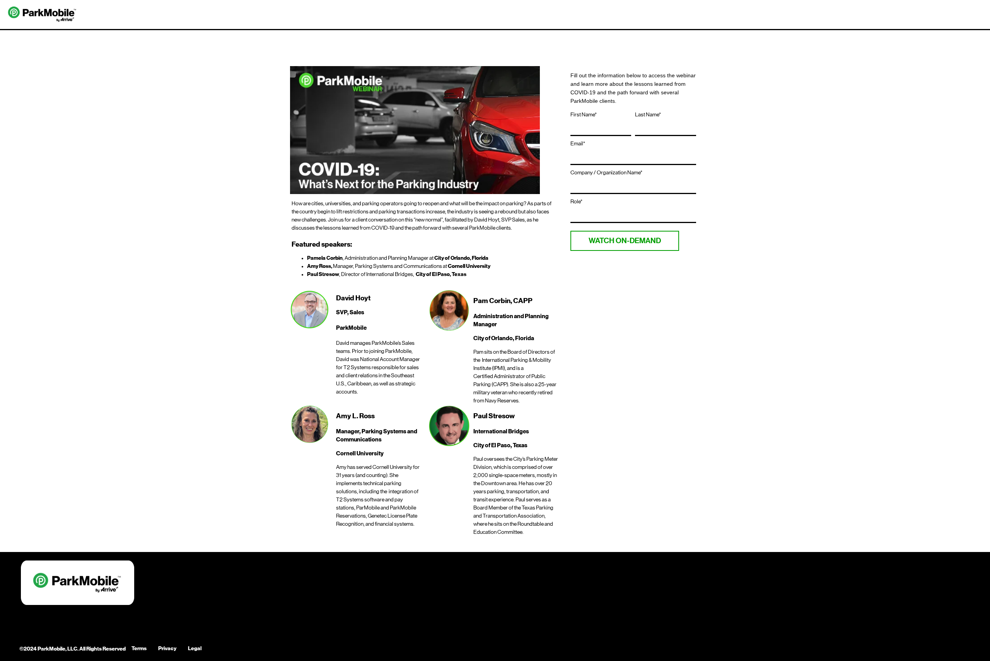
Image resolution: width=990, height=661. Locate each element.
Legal (194, 648)
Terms (139, 648)
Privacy (167, 648)
